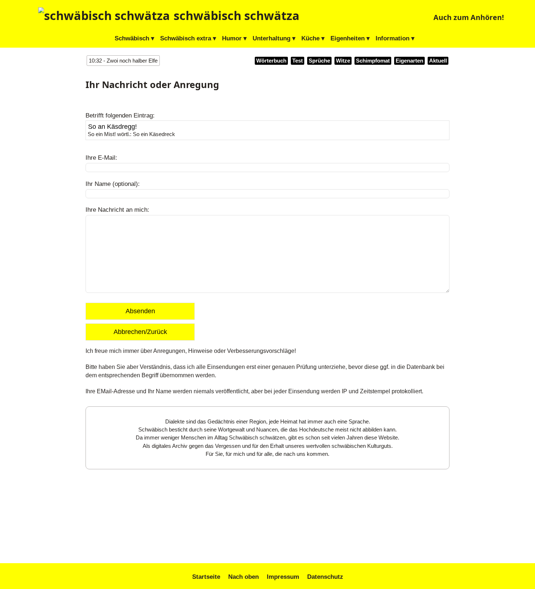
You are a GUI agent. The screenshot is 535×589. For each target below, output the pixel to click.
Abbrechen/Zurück (140, 331)
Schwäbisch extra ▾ (188, 38)
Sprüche (319, 61)
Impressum (283, 576)
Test (297, 61)
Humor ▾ (234, 38)
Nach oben (243, 576)
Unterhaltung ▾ (274, 38)
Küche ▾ (313, 38)
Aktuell (438, 61)
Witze (343, 61)
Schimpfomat (373, 61)
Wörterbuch (271, 61)
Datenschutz (325, 576)
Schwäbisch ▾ (134, 38)
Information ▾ (395, 38)
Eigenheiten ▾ (350, 38)
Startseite (206, 576)
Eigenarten (409, 61)
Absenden (140, 311)
